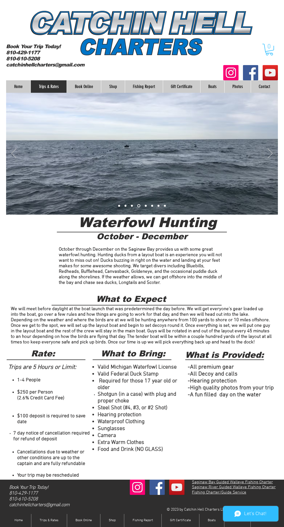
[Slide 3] (132, 206)
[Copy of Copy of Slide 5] (158, 206)
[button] (269, 49)
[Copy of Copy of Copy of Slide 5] (165, 206)
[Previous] (13, 153)
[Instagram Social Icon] (231, 72)
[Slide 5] (146, 206)
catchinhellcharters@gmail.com (45, 65)
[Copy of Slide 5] (152, 206)
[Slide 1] (119, 206)
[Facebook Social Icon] (250, 72)
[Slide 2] (125, 206)
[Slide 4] (138, 205)
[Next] (270, 153)
